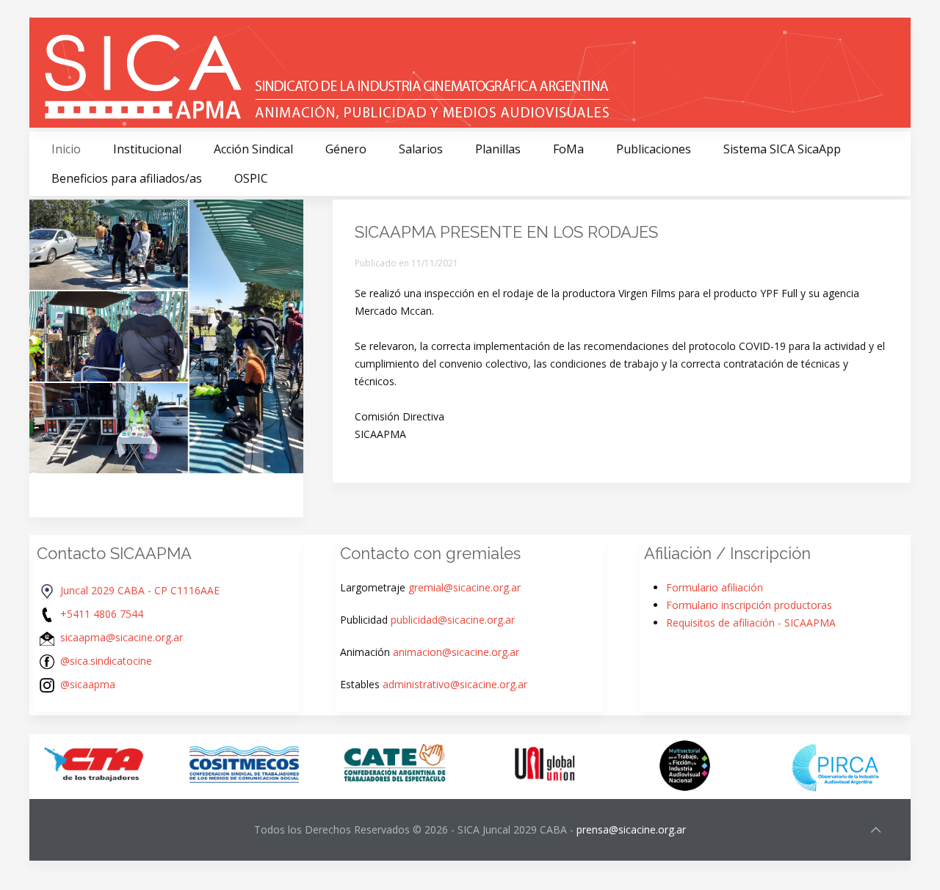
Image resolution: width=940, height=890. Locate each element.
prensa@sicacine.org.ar (631, 829)
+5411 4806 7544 (101, 614)
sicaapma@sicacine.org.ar (121, 637)
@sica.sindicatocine (106, 661)
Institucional (147, 149)
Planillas (498, 149)
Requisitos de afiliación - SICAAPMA (751, 623)
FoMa (568, 149)
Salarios (421, 149)
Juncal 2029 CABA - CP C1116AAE (140, 590)
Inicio (66, 149)
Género (345, 149)
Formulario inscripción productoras (749, 605)
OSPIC (251, 178)
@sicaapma (87, 684)
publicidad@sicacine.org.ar (453, 620)
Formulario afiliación (714, 587)
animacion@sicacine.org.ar (456, 652)
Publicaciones (653, 149)
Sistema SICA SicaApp (782, 149)
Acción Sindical (253, 149)
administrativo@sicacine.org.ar (455, 684)
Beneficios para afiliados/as (126, 178)
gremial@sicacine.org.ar (464, 587)
